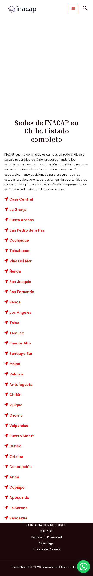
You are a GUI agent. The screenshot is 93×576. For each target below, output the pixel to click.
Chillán (15, 394)
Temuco (16, 333)
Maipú (14, 363)
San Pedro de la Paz (27, 230)
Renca (15, 302)
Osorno (16, 415)
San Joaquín (20, 281)
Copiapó (17, 487)
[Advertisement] (46, 66)
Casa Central (21, 199)
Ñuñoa (15, 271)
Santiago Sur (20, 353)
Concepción (20, 466)
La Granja (17, 209)
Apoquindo (19, 497)
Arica (14, 477)
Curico (15, 446)
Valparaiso (18, 425)
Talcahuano (19, 250)
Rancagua (18, 518)
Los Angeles (20, 312)
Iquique (15, 405)
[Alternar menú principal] (73, 8)
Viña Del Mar (20, 261)
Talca (14, 322)
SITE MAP (46, 531)
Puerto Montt (21, 436)
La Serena (18, 507)
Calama (16, 456)
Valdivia (16, 374)
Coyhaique (19, 240)
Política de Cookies (46, 549)
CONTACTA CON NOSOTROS (46, 525)
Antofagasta (20, 384)
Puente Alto (20, 343)
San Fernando (21, 291)
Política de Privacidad (46, 537)
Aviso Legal (46, 543)
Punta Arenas (21, 219)
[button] (85, 9)
